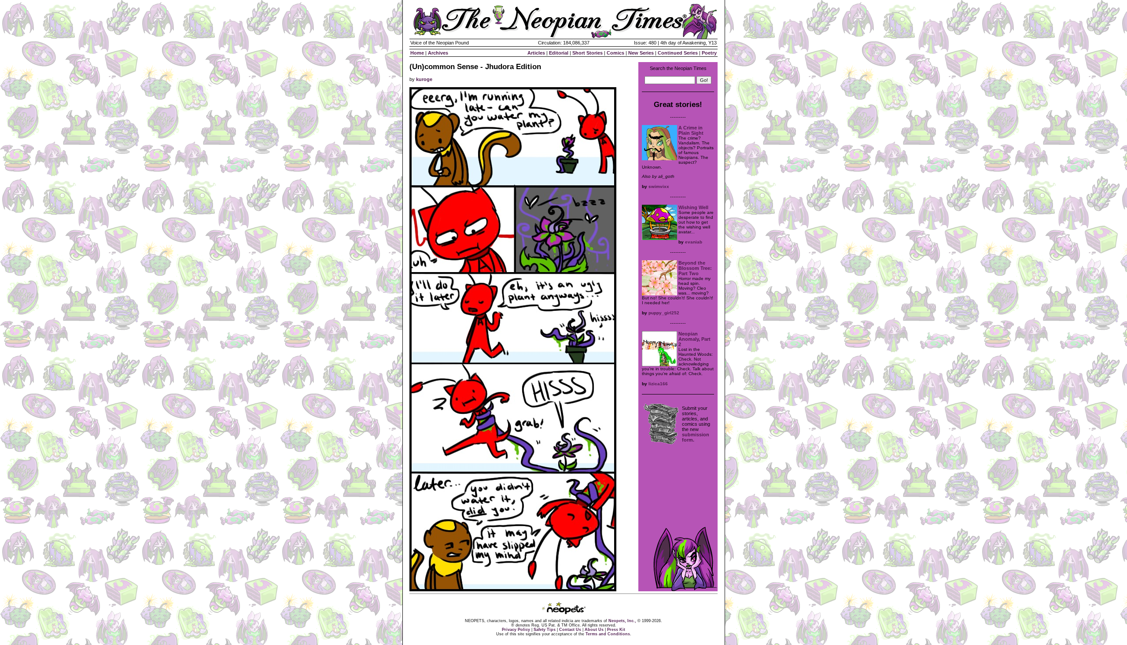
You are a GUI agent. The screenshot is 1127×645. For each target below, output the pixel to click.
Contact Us (570, 629)
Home (417, 52)
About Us (594, 629)
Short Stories (587, 52)
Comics (615, 52)
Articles (536, 52)
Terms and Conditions (608, 634)
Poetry (709, 52)
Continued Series (678, 52)
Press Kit (616, 629)
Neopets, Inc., (622, 621)
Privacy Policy (516, 629)
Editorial (558, 52)
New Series (641, 52)
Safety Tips (545, 629)
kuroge (424, 79)
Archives (438, 52)
